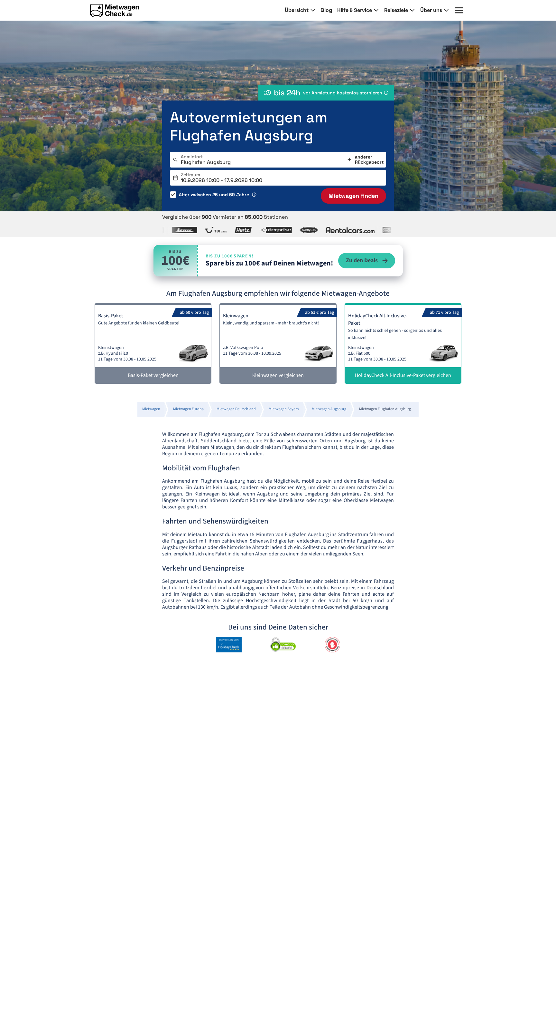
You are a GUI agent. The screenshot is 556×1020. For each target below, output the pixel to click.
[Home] (114, 10)
